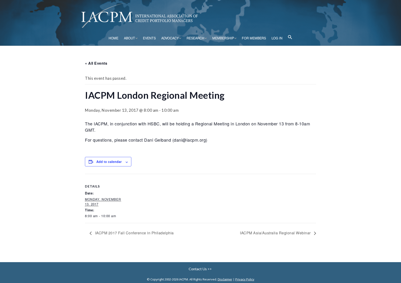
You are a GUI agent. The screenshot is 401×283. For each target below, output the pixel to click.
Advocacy (170, 38)
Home (113, 38)
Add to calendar (109, 161)
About (129, 38)
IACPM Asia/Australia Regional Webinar (276, 232)
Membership (223, 38)
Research (195, 38)
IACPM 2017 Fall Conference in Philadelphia (134, 232)
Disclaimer (225, 279)
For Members (254, 38)
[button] (290, 37)
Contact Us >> (200, 269)
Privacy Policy (244, 279)
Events (149, 38)
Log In (277, 38)
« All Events (96, 63)
